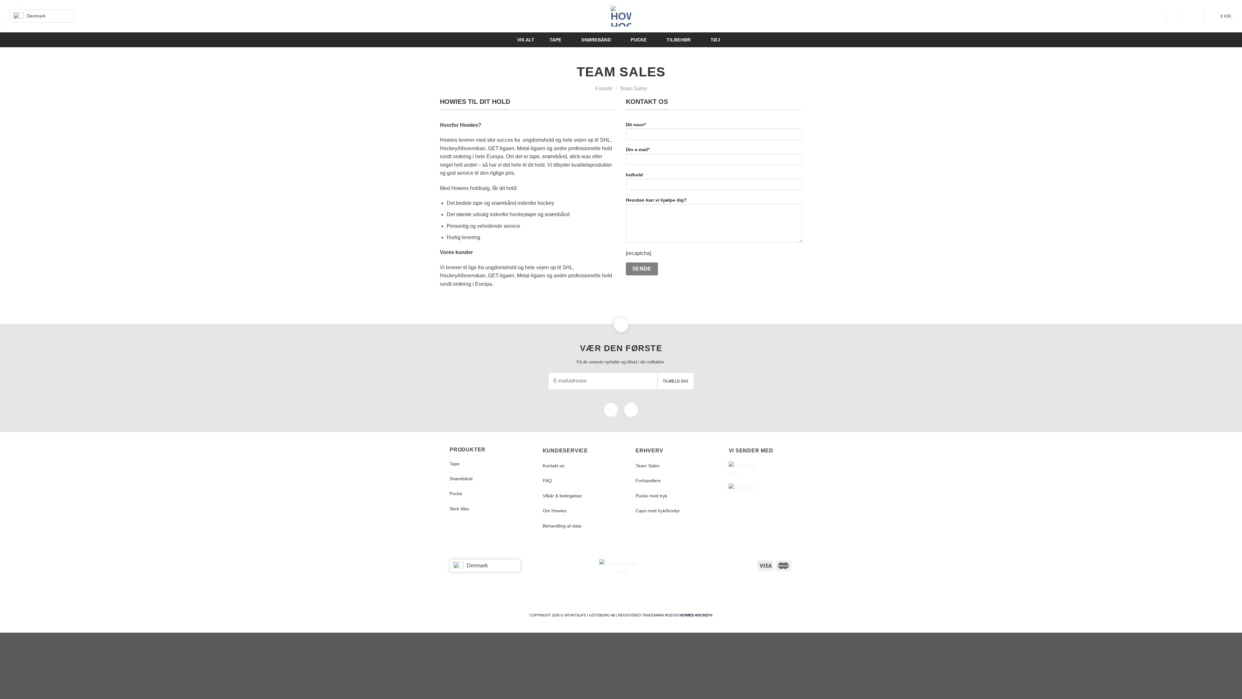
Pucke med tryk (651, 495)
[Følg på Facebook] (611, 410)
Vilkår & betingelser (562, 495)
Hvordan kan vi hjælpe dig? (656, 200)
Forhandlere (648, 480)
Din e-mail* (637, 149)
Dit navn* (636, 124)
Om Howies (554, 510)
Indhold (634, 174)
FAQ (547, 480)
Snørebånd (461, 478)
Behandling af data (562, 525)
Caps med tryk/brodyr (658, 510)
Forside (604, 88)
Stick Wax (459, 508)
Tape (455, 463)
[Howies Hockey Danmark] (621, 16)
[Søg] (1158, 16)
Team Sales (647, 465)
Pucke (456, 493)
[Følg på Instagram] (631, 410)
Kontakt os (553, 465)
